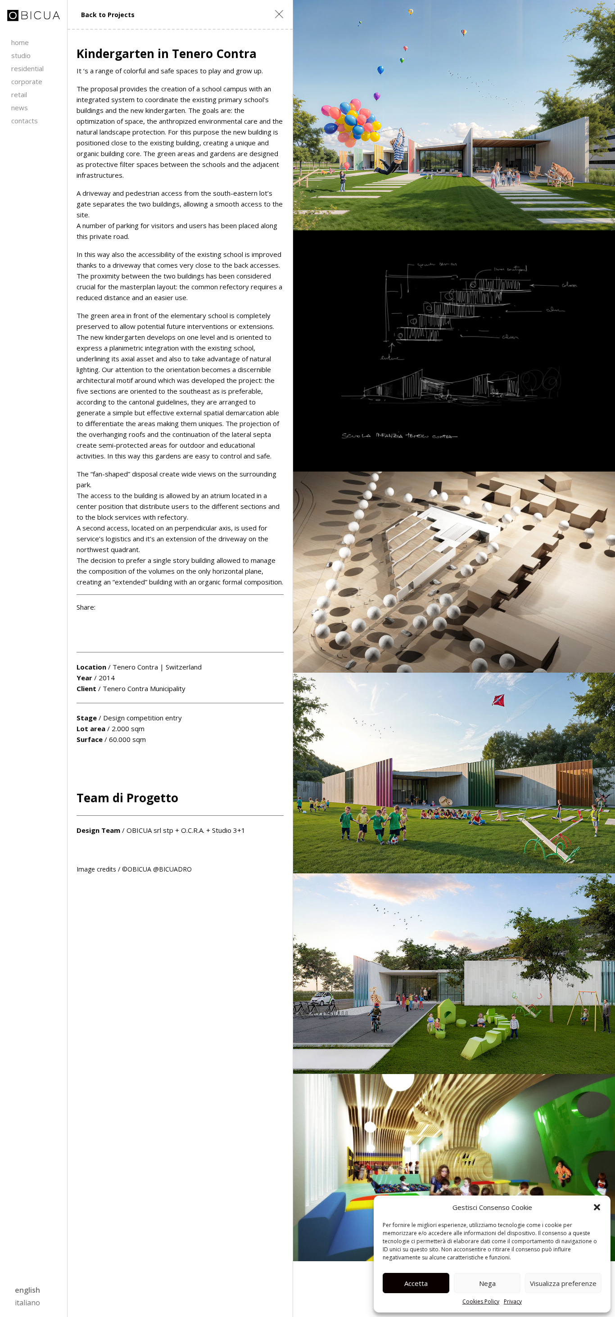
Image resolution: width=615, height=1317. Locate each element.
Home (20, 42)
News (19, 107)
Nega (487, 1283)
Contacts (24, 120)
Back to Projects (108, 14)
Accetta (416, 1283)
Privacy (513, 1301)
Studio (21, 55)
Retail (19, 94)
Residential (27, 68)
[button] (596, 1207)
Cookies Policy (480, 1301)
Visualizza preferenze (563, 1283)
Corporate (26, 81)
